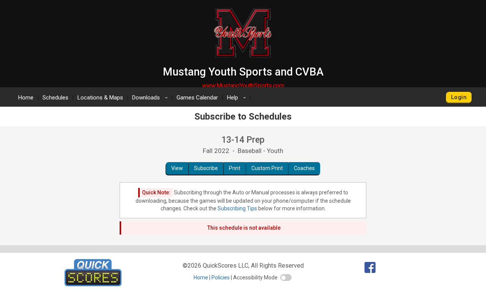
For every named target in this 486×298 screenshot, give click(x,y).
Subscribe (206, 168)
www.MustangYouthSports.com (243, 85)
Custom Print (267, 168)
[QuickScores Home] (93, 284)
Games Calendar (197, 97)
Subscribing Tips (237, 208)
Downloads (151, 97)
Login (459, 97)
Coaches (304, 168)
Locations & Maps (100, 97)
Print (234, 168)
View (177, 168)
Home (25, 97)
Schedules (55, 97)
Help (237, 97)
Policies (220, 277)
